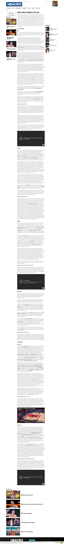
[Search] (50, 2)
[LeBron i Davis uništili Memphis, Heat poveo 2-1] (47, 29)
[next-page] (47, 54)
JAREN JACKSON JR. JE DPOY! (53, 50)
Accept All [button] (61, 542)
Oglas (8, 36)
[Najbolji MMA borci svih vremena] (11, 44)
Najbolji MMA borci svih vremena (26, 513)
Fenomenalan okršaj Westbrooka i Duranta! (53, 34)
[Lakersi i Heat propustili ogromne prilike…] (47, 39)
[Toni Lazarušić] (9, 15)
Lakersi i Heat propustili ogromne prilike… (53, 40)
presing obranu (32, 376)
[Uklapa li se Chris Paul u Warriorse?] (13, 531)
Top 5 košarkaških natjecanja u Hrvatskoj (11, 59)
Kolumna (22, 530)
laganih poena (41, 389)
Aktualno (54, 2)
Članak (22, 521)
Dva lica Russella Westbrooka (53, 45)
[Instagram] (32, 540)
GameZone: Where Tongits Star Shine (11, 27)
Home (7, 10)
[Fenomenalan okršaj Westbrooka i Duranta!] (47, 34)
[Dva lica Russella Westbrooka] (47, 45)
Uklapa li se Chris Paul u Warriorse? (27, 531)
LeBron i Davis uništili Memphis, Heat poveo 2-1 (53, 29)
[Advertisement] (37, 4)
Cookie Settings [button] (57, 542)
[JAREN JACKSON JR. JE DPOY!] (47, 50)
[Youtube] (34, 540)
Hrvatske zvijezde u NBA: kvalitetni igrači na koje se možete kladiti (10, 38)
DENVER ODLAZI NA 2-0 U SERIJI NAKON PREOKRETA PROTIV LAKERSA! (55, 4)
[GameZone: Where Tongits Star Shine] (11, 22)
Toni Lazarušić (12, 15)
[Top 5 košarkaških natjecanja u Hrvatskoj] (11, 54)
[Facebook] (30, 540)
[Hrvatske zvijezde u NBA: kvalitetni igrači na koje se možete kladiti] (11, 32)
